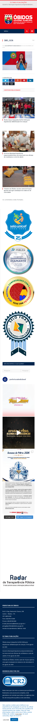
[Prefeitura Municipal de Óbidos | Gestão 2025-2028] (18, 19)
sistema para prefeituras (26, 690)
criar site (14, 690)
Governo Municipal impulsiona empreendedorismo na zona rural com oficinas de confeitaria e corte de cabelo (19, 4)
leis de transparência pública (11, 698)
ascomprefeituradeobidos (13, 45)
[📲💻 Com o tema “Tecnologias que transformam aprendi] (19, 465)
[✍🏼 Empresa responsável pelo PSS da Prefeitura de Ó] (19, 498)
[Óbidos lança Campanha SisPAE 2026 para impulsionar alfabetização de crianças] (18, 107)
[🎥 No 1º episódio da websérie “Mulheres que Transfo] (19, 400)
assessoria (16, 693)
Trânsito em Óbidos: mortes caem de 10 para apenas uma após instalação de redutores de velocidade (17, 190)
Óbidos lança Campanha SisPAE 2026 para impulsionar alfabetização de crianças (17, 121)
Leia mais (18, 714)
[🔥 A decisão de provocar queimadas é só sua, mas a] (19, 433)
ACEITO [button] (14, 719)
